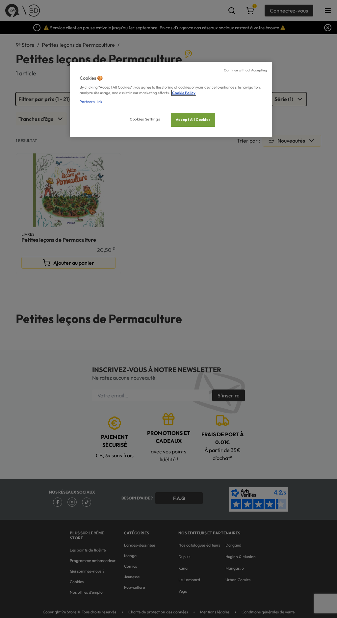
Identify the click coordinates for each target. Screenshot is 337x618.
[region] (171, 99)
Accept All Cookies (193, 119)
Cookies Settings (145, 119)
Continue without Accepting (245, 70)
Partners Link (91, 101)
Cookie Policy (183, 93)
